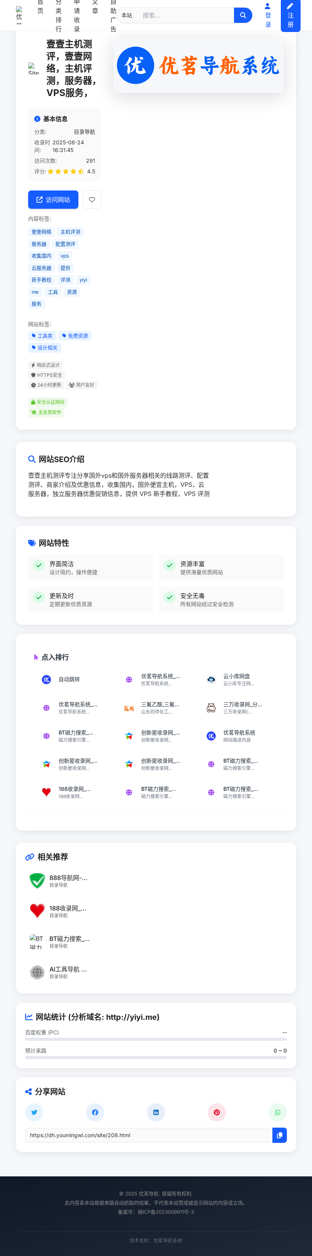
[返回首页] (19, 15)
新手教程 (41, 280)
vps (64, 256)
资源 (72, 292)
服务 (36, 304)
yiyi (83, 280)
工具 (53, 292)
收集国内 (41, 256)
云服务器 (41, 268)
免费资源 (78, 336)
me (35, 292)
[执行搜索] (243, 15)
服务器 (39, 244)
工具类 (45, 336)
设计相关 (47, 347)
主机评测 (70, 232)
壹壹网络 (41, 232)
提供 (65, 268)
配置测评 (65, 244)
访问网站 (58, 199)
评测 (65, 280)
